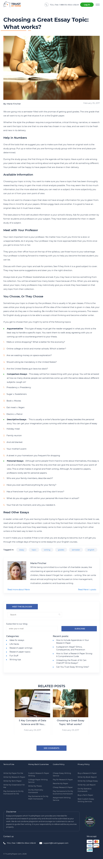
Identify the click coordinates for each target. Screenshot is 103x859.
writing (47, 550)
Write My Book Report (87, 777)
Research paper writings (21, 648)
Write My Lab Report (86, 785)
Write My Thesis (35, 786)
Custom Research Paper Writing (38, 774)
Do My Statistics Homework (84, 790)
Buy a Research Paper (87, 773)
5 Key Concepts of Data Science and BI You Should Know (32, 722)
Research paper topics (20, 652)
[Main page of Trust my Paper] (12, 4)
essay (21, 550)
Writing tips (15, 659)
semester (76, 550)
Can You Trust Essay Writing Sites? (72, 667)
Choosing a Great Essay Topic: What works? (70, 722)
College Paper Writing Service (38, 780)
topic (34, 550)
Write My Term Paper (12, 781)
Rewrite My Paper (60, 783)
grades (61, 550)
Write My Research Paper (14, 777)
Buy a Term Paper (85, 795)
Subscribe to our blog (16, 624)
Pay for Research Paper (63, 779)
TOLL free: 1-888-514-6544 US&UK (21, 843)
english (91, 550)
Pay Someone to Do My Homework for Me (13, 792)
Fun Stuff (14, 655)
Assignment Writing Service (62, 798)
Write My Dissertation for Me (14, 786)
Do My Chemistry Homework (35, 791)
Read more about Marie (19, 589)
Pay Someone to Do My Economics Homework (63, 792)
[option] (32, 712)
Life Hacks (14, 644)
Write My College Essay (88, 781)
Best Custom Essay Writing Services (86, 800)
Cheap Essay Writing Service (62, 774)
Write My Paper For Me (13, 773)
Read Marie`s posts (87, 589)
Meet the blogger (22, 606)
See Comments (51, 748)
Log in (87, 4)
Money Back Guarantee (38, 764)
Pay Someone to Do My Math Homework (38, 797)
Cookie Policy (59, 764)
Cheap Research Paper (63, 787)
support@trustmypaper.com (55, 843)
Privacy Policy (84, 764)
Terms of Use (8, 764)
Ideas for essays (17, 640)
